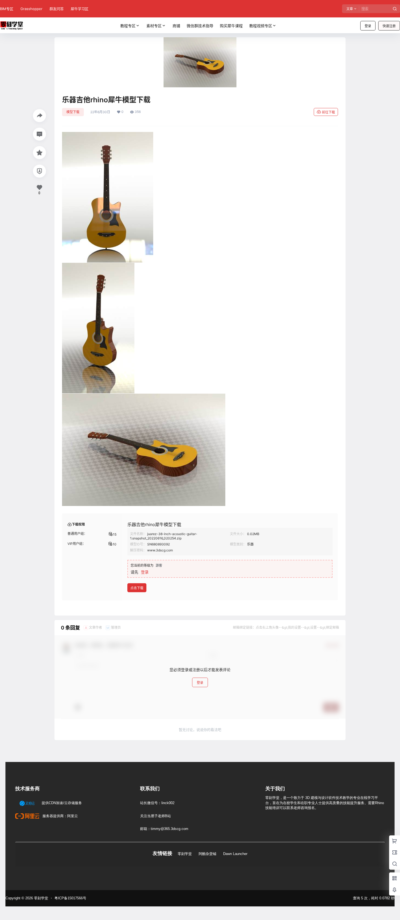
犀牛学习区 (79, 9)
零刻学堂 (185, 854)
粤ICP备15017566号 (70, 898)
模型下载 (72, 112)
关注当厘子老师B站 (155, 816)
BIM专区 (6, 9)
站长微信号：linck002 (157, 803)
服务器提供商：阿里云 (59, 816)
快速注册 (389, 26)
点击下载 (136, 588)
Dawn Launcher (235, 854)
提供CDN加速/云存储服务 (61, 803)
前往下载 (328, 112)
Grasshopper (31, 9)
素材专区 (154, 25)
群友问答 (57, 9)
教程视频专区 (260, 25)
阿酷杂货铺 (207, 854)
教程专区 (128, 25)
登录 (368, 26)
